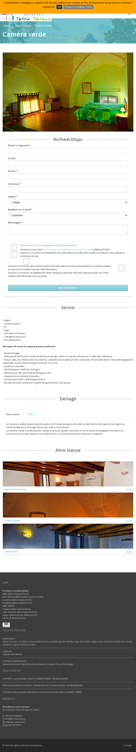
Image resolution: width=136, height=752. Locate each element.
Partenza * (14, 183)
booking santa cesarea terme (17, 602)
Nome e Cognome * (19, 145)
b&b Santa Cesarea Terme (16, 593)
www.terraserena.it (15, 722)
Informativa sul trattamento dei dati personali (48, 245)
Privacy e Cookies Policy (78, 6)
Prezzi (31, 414)
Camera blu (11, 551)
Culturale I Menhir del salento (12, 653)
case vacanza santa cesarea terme (20, 612)
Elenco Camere (23, 25)
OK (59, 6)
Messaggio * (15, 222)
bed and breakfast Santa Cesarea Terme (23, 596)
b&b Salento (9, 605)
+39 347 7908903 (13, 715)
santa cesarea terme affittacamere (20, 615)
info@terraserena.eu (15, 718)
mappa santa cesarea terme (17, 609)
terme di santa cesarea (14, 618)
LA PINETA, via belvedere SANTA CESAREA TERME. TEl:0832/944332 (35, 678)
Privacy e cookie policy (15, 590)
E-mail (11, 158)
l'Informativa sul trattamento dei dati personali (68, 249)
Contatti (128, 745)
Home (7, 25)
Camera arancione (15, 489)
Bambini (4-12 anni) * (20, 209)
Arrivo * (12, 171)
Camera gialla (12, 520)
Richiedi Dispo (68, 287)
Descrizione (13, 414)
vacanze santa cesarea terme (17, 599)
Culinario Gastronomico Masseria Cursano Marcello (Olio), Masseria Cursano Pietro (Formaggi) (38, 663)
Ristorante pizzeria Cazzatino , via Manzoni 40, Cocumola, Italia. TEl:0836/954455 (43, 685)
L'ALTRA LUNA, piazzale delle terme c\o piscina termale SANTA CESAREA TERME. (42, 692)
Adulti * (12, 196)
